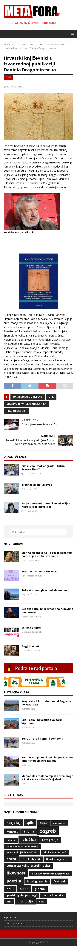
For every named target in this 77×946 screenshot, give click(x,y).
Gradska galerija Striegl (22, 895)
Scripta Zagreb (31, 627)
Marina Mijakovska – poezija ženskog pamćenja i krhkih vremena (46, 554)
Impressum (10, 917)
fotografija (50, 840)
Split (30, 822)
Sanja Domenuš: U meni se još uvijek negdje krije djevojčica (45, 505)
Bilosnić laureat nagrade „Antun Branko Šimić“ (43, 467)
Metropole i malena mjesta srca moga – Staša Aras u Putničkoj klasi (47, 777)
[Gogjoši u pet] (11, 653)
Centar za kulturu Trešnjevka (28, 866)
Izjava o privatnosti (14, 923)
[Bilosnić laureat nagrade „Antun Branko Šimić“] (11, 473)
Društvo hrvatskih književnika (26, 403)
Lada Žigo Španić (37, 881)
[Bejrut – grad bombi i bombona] (11, 746)
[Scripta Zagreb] (11, 635)
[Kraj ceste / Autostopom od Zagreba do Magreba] (11, 708)
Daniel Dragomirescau (27, 396)
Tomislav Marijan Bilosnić (22, 846)
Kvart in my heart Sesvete (39, 571)
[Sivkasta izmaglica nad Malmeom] (11, 597)
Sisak (24, 888)
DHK (51, 396)
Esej (41, 901)
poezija (14, 881)
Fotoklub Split (31, 859)
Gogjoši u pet (30, 646)
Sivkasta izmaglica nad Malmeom (44, 590)
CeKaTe (11, 840)
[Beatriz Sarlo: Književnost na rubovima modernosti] (11, 616)
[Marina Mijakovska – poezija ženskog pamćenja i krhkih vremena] (11, 560)
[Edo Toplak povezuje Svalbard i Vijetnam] (11, 727)
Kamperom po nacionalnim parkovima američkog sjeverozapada (47, 759)
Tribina (29, 831)
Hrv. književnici (16, 410)
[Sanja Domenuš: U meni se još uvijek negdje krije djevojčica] (11, 511)
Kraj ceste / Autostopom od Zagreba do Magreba (46, 702)
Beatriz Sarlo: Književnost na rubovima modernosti (47, 610)
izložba (28, 839)
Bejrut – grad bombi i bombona (42, 738)
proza (11, 858)
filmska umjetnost (57, 859)
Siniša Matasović (55, 852)
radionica (59, 823)
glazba (40, 889)
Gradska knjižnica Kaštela (22, 852)
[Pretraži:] (38, 532)
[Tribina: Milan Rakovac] (11, 492)
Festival (59, 881)
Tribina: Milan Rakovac (36, 484)
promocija (25, 901)
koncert (12, 831)
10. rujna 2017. (15, 86)
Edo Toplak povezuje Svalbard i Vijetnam (42, 721)
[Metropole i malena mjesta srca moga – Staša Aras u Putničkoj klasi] (11, 783)
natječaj (13, 822)
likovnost (16, 873)
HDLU (10, 889)
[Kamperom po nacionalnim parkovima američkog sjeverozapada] (11, 764)
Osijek (43, 823)
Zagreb (48, 831)
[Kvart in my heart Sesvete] (11, 579)
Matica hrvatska (53, 895)
